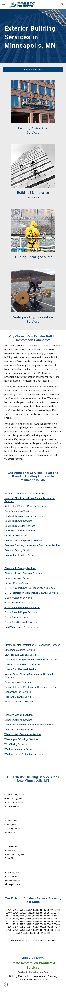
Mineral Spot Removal (16, 669)
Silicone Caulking (13, 720)
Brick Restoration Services (18, 511)
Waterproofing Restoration (18, 734)
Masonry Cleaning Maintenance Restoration (27, 659)
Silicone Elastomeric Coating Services (24, 724)
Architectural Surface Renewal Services (25, 506)
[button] (4, 4)
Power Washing (12, 682)
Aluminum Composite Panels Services (24, 493)
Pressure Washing (14, 715)
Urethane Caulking (14, 729)
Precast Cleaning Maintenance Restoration (27, 687)
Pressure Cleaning (14, 697)
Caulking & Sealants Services (20, 530)
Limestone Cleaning (14, 650)
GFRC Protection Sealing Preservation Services (29, 588)
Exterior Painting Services (18, 583)
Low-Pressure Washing (16, 655)
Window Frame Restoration (19, 754)
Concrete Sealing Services (18, 550)
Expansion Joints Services (18, 578)
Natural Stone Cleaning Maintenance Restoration (30, 674)
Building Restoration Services (19, 526)
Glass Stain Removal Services (20, 622)
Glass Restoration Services (18, 602)
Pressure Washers (14, 701)
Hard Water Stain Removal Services (23, 627)
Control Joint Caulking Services (20, 555)
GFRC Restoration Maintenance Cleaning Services (31, 593)
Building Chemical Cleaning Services (23, 516)
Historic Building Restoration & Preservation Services (32, 645)
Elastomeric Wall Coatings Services (23, 573)
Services (30, 650)
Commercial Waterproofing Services (23, 540)
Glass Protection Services (18, 598)
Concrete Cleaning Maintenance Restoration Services (32, 545)
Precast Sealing (13, 692)
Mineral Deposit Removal (18, 664)
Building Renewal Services (18, 521)
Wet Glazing (11, 744)
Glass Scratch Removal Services (22, 607)
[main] (33, 36)
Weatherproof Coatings (16, 739)
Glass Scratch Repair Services (20, 612)
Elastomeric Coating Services (20, 568)
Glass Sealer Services (16, 617)
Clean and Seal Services (17, 535)
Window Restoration (15, 749)
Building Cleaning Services (33, 257)
